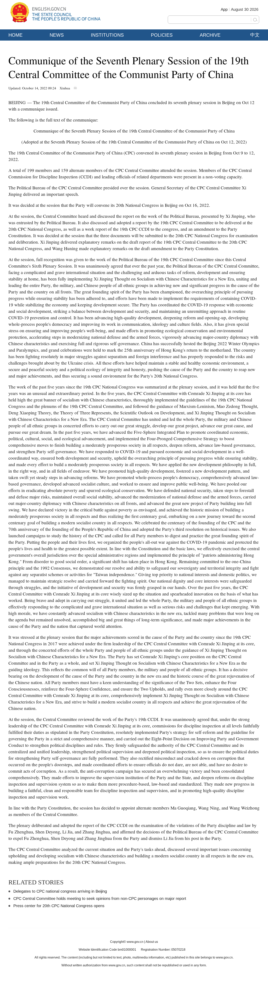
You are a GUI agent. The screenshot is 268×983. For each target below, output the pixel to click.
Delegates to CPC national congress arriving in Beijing (60, 891)
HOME (15, 35)
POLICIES (162, 35)
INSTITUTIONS (107, 35)
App (224, 9)
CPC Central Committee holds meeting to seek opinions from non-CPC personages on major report (99, 898)
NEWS (57, 35)
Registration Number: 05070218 (163, 949)
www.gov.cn (135, 941)
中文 (255, 34)
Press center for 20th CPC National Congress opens (58, 906)
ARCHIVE (210, 35)
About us (152, 941)
